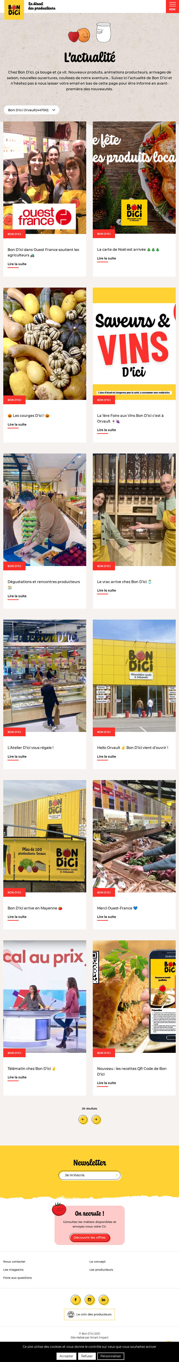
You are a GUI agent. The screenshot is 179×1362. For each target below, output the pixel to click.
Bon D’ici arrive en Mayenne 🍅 (35, 908)
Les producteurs (101, 1269)
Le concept (97, 1261)
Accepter (66, 1356)
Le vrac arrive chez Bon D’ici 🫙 (124, 582)
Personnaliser (110, 1356)
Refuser (87, 1356)
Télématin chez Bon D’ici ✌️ (32, 1069)
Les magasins (13, 1269)
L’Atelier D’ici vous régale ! (30, 748)
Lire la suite (17, 264)
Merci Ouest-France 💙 (117, 908)
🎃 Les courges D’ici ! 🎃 (29, 416)
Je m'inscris (74, 1175)
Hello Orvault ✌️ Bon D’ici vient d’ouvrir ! (132, 748)
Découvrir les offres (90, 1237)
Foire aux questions (17, 1277)
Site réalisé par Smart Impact (89, 1337)
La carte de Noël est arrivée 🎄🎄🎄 (128, 249)
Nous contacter (14, 1261)
